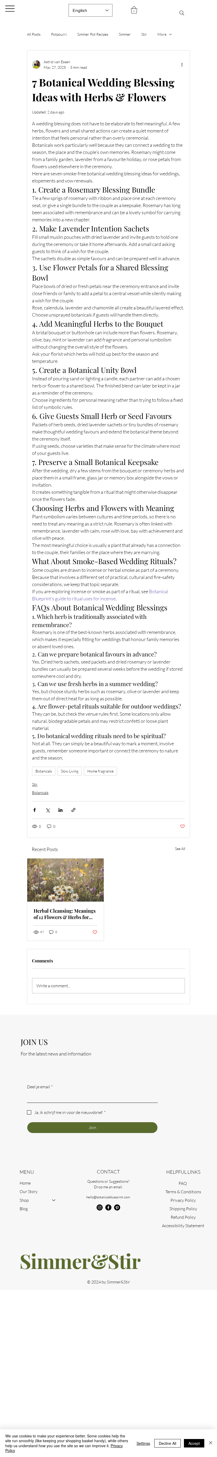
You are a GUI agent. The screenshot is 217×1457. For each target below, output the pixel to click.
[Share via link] (73, 809)
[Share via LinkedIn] (60, 809)
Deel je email (40, 1086)
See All (180, 848)
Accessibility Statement (183, 1225)
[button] (134, 9)
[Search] (181, 13)
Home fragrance (100, 771)
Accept (194, 1443)
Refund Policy (183, 1217)
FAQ (183, 1183)
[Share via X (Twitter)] (47, 809)
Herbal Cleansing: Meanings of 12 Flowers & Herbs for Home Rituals (65, 914)
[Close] (210, 1443)
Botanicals (43, 771)
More (161, 34)
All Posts (33, 34)
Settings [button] (143, 1443)
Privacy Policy (183, 1200)
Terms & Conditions (183, 1191)
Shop (24, 1200)
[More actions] (182, 64)
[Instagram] (100, 1207)
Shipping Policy (183, 1208)
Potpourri (59, 34)
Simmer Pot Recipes (92, 34)
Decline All (167, 1443)
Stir (144, 34)
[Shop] (54, 1200)
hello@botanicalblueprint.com (108, 1197)
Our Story (29, 1191)
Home (25, 1183)
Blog (24, 1208)
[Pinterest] (117, 1207)
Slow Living (69, 771)
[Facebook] (108, 1207)
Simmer (125, 34)
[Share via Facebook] (34, 809)
